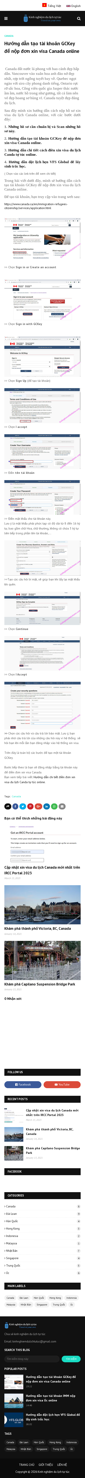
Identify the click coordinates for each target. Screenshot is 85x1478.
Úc (42, 1273)
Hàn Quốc (42, 1221)
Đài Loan (42, 1214)
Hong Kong (42, 1228)
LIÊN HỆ (62, 1465)
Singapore (42, 1258)
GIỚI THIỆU (46, 1465)
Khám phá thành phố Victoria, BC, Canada (37, 928)
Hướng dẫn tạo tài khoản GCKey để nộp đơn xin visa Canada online (51, 1379)
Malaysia (42, 1243)
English (76, 6)
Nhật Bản (42, 1251)
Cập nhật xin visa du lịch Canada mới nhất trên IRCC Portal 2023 (52, 1112)
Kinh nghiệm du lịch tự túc (54, 1472)
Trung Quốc (42, 1265)
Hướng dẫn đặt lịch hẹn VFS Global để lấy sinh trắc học (53, 1417)
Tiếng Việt (54, 6)
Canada (16, 796)
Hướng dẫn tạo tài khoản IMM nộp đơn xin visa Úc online (50, 1398)
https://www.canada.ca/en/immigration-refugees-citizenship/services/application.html (36, 206)
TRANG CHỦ (26, 1465)
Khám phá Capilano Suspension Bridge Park (39, 984)
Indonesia (42, 1236)
